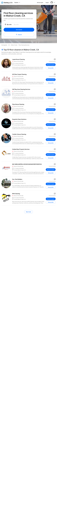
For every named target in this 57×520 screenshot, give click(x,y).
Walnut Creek (14, 45)
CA (9, 45)
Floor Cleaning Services (24, 45)
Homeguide (4, 45)
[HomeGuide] (7, 3)
